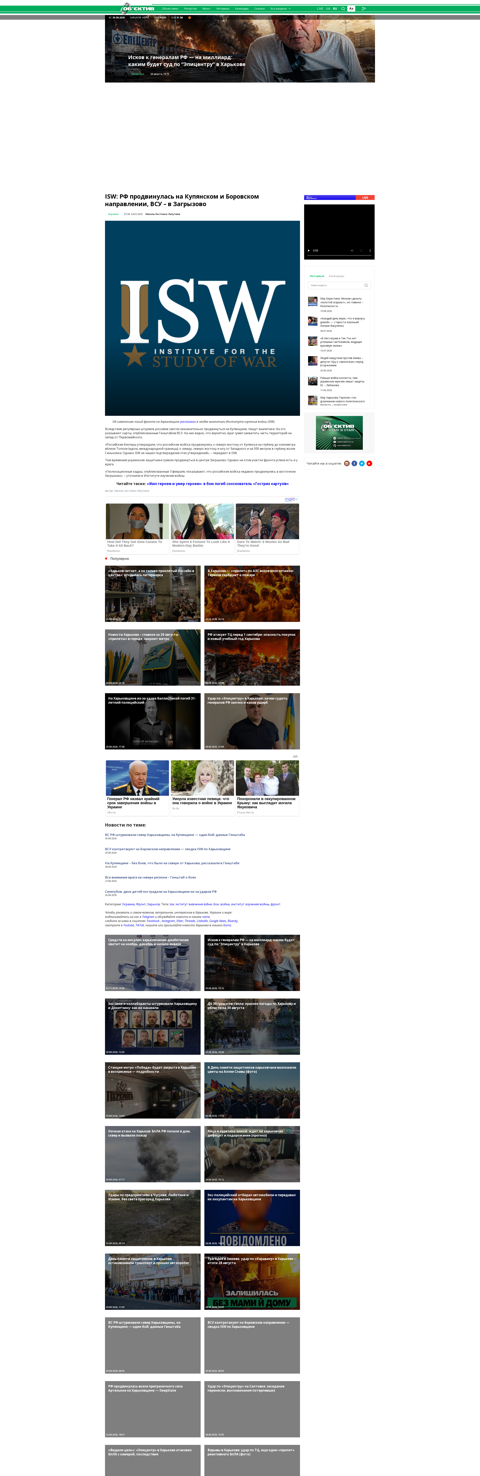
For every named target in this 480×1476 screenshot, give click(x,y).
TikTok (140, 925)
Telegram (148, 917)
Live (320, 9)
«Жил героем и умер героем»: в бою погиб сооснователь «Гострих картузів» (218, 483)
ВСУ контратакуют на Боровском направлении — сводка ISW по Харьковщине (168, 849)
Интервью (223, 8)
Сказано (259, 8)
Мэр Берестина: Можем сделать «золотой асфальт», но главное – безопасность (341, 302)
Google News (217, 921)
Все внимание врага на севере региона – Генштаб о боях (150, 877)
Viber (179, 921)
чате (206, 917)
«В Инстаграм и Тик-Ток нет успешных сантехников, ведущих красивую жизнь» (341, 341)
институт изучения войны (250, 904)
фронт (275, 904)
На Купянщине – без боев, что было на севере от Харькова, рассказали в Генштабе (172, 863)
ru (335, 9)
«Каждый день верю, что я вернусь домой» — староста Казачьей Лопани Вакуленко (342, 322)
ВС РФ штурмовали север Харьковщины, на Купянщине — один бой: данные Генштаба (175, 835)
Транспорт (138, 74)
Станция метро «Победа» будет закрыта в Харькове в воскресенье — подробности (184, 61)
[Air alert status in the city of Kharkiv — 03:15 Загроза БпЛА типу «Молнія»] (189, 17)
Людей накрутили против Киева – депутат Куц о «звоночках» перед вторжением (341, 361)
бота (227, 925)
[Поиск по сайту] (343, 9)
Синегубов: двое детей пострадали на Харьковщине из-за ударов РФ (161, 891)
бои (216, 904)
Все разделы (279, 8)
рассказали (188, 422)
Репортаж (190, 8)
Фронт (206, 8)
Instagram (168, 921)
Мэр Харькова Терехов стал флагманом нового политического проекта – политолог (342, 401)
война (225, 904)
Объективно (170, 8)
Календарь (242, 8)
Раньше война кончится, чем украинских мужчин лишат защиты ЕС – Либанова (342, 381)
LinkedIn (202, 921)
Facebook (153, 921)
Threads (190, 921)
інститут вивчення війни (194, 904)
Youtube (128, 925)
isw (172, 904)
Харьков (153, 904)
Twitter (362, 463)
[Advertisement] (240, 109)
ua (328, 9)
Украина (113, 214)
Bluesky (233, 921)
